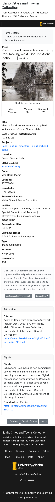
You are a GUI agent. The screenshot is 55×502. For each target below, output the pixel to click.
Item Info (22, 58)
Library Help (41, 296)
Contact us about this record (17, 296)
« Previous (13, 421)
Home (7, 32)
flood (4, 146)
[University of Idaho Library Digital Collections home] (27, 465)
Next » (44, 421)
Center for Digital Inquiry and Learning (28, 492)
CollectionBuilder (32, 474)
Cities (46, 451)
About (40, 456)
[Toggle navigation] (5, 23)
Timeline (19, 456)
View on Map (28, 110)
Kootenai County (11, 166)
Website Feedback (27, 480)
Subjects (34, 451)
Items (16, 32)
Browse (20, 451)
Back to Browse (29, 421)
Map (7, 456)
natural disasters (19, 146)
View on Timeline (12, 110)
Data (30, 456)
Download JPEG (43, 110)
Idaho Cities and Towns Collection (24, 432)
